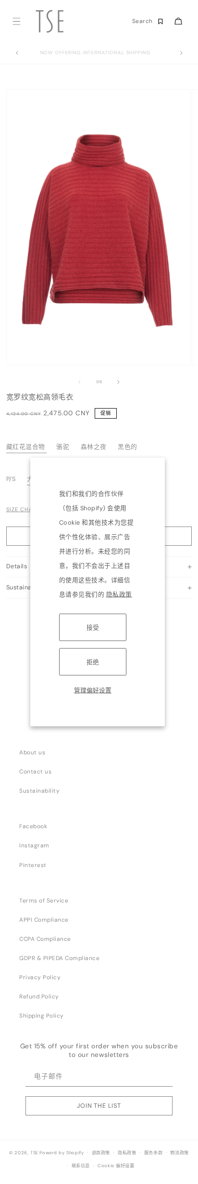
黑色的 (127, 447)
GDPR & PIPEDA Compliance (59, 958)
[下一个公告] (181, 53)
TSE (34, 1152)
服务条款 (153, 1153)
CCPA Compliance (45, 939)
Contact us (35, 771)
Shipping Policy (41, 1016)
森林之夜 (94, 447)
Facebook (33, 826)
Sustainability (39, 791)
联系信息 (81, 1166)
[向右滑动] (118, 382)
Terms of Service (43, 900)
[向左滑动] (79, 382)
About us (32, 752)
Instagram (34, 845)
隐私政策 (119, 594)
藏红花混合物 (25, 447)
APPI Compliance (44, 920)
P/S (11, 479)
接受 (93, 627)
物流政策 (179, 1153)
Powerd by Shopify (61, 1152)
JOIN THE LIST (99, 1106)
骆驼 (62, 447)
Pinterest (33, 865)
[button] (16, 21)
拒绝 (93, 661)
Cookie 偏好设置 (116, 1166)
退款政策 (101, 1153)
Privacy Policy (40, 977)
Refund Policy (39, 996)
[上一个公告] (16, 53)
